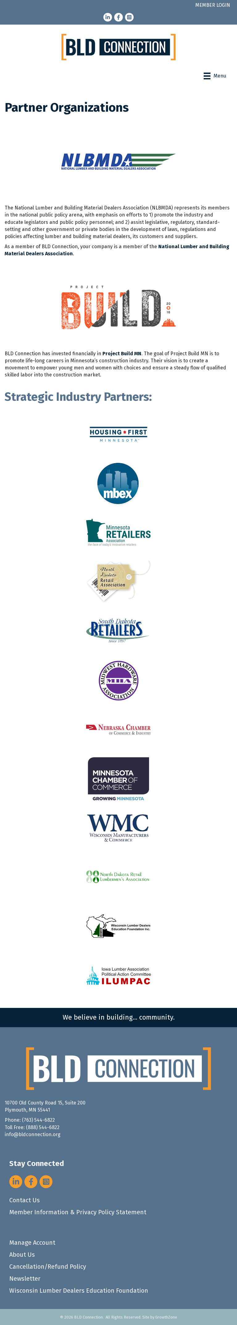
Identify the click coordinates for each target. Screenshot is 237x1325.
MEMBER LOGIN (212, 5)
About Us (22, 1254)
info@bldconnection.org (32, 1134)
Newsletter (24, 1278)
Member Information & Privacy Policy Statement (77, 1212)
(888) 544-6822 (43, 1127)
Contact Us (24, 1200)
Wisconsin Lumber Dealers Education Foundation (78, 1290)
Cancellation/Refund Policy (47, 1266)
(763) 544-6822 (38, 1120)
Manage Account (32, 1242)
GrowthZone (166, 1317)
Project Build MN (121, 353)
